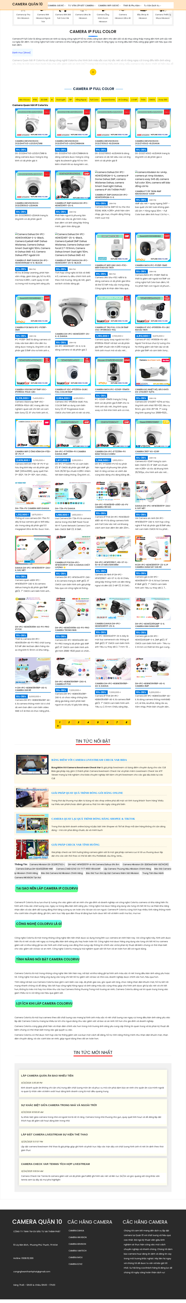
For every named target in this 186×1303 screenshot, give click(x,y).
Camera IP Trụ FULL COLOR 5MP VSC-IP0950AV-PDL (111, 328)
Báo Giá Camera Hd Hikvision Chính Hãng (62, 873)
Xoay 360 (163, 99)
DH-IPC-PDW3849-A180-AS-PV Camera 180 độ (111, 505)
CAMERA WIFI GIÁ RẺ (108, 5)
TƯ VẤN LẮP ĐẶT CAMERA (81, 5)
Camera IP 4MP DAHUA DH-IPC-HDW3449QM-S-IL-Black (31, 261)
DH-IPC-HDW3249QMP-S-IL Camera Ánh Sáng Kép (150, 625)
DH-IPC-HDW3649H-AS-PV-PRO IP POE (32, 628)
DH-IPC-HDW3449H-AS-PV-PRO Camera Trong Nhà (72, 629)
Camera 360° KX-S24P (147, 451)
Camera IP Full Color (93, 31)
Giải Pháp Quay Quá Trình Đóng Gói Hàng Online (87, 792)
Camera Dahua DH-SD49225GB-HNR (34, 868)
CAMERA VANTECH (77, 1250)
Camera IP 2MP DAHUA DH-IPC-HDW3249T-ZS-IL (71, 204)
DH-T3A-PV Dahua (65, 508)
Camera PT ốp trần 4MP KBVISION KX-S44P (148, 192)
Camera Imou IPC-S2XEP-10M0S (112, 389)
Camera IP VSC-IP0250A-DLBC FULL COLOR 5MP (71, 390)
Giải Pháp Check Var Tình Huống (75, 844)
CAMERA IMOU (76, 1257)
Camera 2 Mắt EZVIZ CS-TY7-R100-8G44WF (78, 868)
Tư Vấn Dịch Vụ (151, 5)
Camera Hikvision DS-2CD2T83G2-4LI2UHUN (107, 142)
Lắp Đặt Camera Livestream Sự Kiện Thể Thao (54, 1134)
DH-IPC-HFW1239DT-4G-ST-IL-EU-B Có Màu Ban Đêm (111, 563)
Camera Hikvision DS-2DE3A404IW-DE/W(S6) (146, 864)
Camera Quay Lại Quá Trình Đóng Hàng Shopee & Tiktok (93, 818)
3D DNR (44, 99)
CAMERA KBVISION (77, 1244)
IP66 (35, 99)
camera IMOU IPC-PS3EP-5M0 (151, 265)
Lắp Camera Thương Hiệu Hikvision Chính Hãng (127, 868)
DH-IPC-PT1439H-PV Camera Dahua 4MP (70, 452)
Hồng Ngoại (81, 99)
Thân (143, 99)
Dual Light (60, 99)
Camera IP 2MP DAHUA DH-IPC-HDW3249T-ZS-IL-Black (71, 261)
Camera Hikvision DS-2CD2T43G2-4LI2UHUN (147, 142)
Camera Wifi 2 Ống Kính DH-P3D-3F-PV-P (33, 452)
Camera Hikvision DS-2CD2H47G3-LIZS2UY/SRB (28, 142)
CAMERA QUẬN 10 (27, 4)
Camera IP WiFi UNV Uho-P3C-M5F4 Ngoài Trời (111, 266)
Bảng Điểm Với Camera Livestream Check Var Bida (89, 759)
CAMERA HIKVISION (78, 1237)
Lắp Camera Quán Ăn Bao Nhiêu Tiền (47, 1075)
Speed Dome (108, 99)
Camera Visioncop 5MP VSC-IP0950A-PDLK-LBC (31, 390)
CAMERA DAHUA (76, 1230)
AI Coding (123, 99)
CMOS (152, 99)
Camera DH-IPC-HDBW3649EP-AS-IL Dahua (111, 684)
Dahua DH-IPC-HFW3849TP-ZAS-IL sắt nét (153, 507)
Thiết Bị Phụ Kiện (131, 5)
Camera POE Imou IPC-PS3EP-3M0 (31, 328)
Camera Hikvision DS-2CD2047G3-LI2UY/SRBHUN (69, 142)
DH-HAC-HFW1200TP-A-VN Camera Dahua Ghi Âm (93, 864)
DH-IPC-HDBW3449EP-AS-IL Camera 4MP (150, 684)
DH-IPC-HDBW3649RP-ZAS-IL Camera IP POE (70, 683)
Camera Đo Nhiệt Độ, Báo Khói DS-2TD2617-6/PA (152, 390)
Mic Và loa (24, 99)
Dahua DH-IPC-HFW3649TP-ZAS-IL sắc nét (33, 569)
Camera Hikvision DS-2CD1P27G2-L (47, 864)
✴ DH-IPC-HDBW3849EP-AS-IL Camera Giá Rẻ (31, 689)
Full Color (94, 99)
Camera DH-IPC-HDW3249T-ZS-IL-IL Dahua (72, 335)
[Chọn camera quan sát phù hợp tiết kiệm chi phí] (171, 15)
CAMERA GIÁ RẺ (56, 5)
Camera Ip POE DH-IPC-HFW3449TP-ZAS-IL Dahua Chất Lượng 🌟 (72, 565)
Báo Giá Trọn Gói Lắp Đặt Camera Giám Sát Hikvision (112, 873)
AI (52, 99)
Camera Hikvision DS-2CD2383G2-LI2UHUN (27, 204)
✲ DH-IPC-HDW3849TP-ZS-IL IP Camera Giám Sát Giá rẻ (151, 566)
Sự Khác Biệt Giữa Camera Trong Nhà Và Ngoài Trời (59, 1105)
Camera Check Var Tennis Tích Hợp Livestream (55, 1164)
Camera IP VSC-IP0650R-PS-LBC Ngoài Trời (152, 328)
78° (70, 99)
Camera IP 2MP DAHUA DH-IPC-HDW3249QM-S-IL (111, 196)
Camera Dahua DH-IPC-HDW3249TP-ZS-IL (108, 625)
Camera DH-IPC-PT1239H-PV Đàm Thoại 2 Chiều (110, 452)
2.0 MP (134, 99)
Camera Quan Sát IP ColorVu (30, 105)
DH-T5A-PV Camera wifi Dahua (32, 508)
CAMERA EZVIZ (75, 1264)
